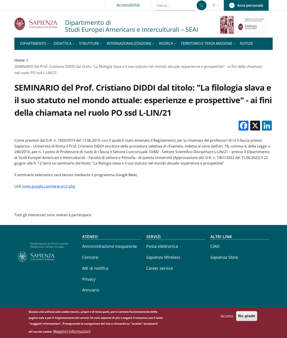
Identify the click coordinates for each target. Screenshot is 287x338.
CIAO (215, 246)
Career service (159, 268)
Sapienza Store (224, 257)
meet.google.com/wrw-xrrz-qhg (48, 186)
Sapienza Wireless (163, 257)
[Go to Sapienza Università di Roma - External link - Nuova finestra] (39, 24)
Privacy (89, 279)
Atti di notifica (95, 268)
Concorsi (90, 257)
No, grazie (246, 316)
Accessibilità (128, 5)
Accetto (227, 315)
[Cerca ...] (202, 5)
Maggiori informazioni (71, 331)
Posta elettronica (162, 246)
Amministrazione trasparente (109, 246)
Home (19, 60)
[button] (216, 5)
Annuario (90, 290)
